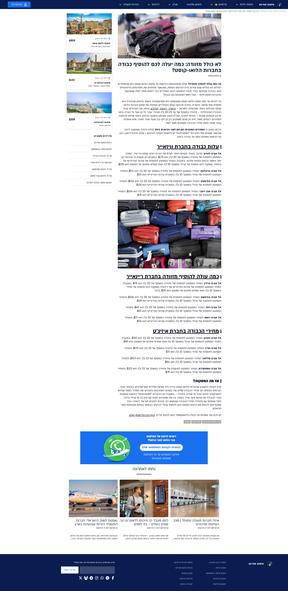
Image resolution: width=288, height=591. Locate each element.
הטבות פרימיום (219, 578)
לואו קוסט (196, 422)
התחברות (17, 4)
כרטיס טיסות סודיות (103, 142)
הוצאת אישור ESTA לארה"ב (99, 182)
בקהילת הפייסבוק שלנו (142, 415)
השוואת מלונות (219, 584)
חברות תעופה (131, 4)
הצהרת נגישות (186, 584)
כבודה (187, 422)
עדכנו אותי (70, 570)
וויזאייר (172, 108)
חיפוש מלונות (194, 4)
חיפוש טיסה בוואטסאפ (101, 149)
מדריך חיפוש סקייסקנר (102, 169)
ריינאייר (163, 108)
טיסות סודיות (266, 4)
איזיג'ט (154, 108)
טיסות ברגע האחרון (217, 562)
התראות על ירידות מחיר (101, 162)
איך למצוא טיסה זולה (211, 422)
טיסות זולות (246, 4)
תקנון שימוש (187, 573)
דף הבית (282, 11)
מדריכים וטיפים (266, 11)
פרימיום (222, 4)
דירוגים (155, 4)
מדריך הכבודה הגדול (102, 155)
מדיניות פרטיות (186, 578)
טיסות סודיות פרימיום (183, 562)
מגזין (175, 4)
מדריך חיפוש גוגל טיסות (101, 175)
